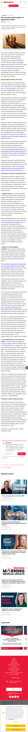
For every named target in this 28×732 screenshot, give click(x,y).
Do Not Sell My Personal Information (14, 672)
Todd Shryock (6, 527)
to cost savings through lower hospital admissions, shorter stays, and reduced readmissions (13, 168)
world (19, 85)
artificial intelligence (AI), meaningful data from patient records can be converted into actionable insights (13, 266)
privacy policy (4, 457)
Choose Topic (12, 5)
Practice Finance (5, 465)
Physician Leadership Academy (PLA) (13, 222)
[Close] (25, 706)
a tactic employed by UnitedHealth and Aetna (13, 307)
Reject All (16, 725)
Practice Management (7, 467)
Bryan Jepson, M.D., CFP (8, 498)
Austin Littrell (6, 556)
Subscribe (21, 453)
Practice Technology (14, 465)
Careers (22, 465)
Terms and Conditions (14, 668)
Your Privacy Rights (14, 674)
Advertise (14, 660)
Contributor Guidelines (14, 669)
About (14, 658)
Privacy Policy (14, 671)
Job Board (14, 666)
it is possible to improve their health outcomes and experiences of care (13, 136)
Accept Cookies (15, 729)
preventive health (11, 88)
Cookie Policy (11, 719)
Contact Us (14, 661)
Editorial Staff (14, 663)
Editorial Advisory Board (14, 665)
